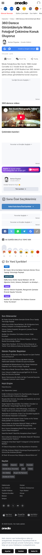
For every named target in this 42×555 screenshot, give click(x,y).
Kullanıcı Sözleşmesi (27, 488)
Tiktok (30, 469)
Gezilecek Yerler (8, 477)
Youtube (30, 465)
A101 (23, 469)
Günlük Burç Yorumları (10, 469)
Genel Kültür (9, 276)
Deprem (14, 465)
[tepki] (4, 252)
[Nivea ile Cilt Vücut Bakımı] (5, 9)
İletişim (4, 498)
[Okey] (18, 9)
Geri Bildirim (6, 488)
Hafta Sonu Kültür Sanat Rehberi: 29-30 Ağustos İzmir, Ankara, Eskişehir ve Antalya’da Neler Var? (22, 281)
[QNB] (30, 9)
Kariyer (22, 485)
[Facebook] (8, 506)
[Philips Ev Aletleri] (12, 9)
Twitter (5, 465)
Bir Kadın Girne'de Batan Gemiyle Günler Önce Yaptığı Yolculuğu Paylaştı (22, 271)
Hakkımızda (6, 485)
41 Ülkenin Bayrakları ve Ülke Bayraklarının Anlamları (19, 447)
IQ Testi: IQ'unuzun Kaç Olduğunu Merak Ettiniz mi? (19, 455)
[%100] (24, 9)
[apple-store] (8, 515)
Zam (21, 465)
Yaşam (7, 286)
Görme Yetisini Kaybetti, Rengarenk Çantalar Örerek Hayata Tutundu (21, 291)
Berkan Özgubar (19, 42)
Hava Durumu (6, 387)
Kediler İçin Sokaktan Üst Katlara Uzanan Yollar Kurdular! (19, 300)
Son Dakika (6, 473)
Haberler (5, 19)
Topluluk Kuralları (8, 493)
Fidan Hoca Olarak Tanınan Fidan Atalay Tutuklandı (19, 369)
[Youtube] (18, 506)
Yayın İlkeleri (24, 490)
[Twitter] (13, 506)
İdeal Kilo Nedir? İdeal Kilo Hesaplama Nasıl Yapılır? (19, 433)
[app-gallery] (33, 515)
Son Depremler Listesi (9, 390)
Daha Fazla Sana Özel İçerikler (19, 206)
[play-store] (20, 515)
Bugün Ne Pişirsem (20, 473)
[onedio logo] (20, 528)
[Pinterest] (22, 506)
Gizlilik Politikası (7, 490)
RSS (21, 496)
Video (12, 19)
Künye (22, 493)
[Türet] (36, 9)
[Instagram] (4, 506)
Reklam (4, 496)
